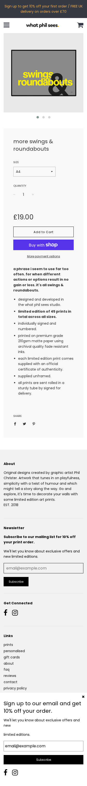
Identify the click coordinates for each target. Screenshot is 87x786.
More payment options (43, 256)
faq (6, 669)
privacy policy (15, 688)
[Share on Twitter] (24, 423)
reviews (10, 675)
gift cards (12, 657)
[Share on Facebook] (16, 423)
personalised (14, 651)
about (9, 663)
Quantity (19, 186)
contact (10, 682)
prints (8, 644)
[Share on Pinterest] (34, 423)
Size (16, 162)
